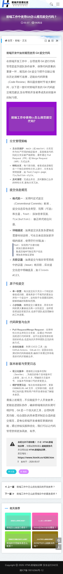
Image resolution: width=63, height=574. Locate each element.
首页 (10, 40)
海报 (25, 471)
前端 (17, 40)
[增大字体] (52, 40)
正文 (24, 40)
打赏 (12, 471)
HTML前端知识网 (37, 449)
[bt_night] (58, 541)
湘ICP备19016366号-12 (31, 570)
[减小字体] (46, 40)
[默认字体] (49, 40)
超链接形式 (47, 445)
